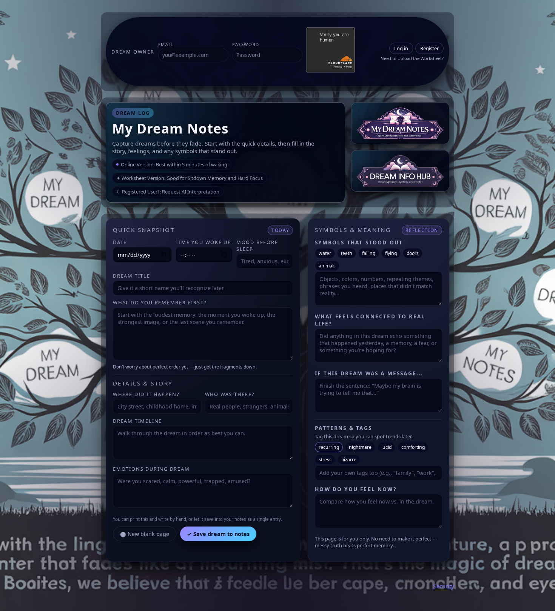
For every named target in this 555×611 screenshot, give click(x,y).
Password (245, 44)
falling (368, 253)
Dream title (131, 275)
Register (429, 48)
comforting (413, 447)
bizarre (348, 459)
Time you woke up (203, 242)
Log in (401, 48)
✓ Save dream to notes (218, 533)
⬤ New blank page (144, 533)
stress (325, 459)
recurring (329, 447)
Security (443, 586)
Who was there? (230, 394)
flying (391, 253)
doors (413, 253)
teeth (346, 253)
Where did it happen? (146, 394)
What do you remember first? (160, 302)
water (325, 253)
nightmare (360, 447)
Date (120, 242)
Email (166, 44)
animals (327, 266)
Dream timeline (137, 421)
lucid (386, 447)
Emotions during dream (151, 468)
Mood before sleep (257, 245)
